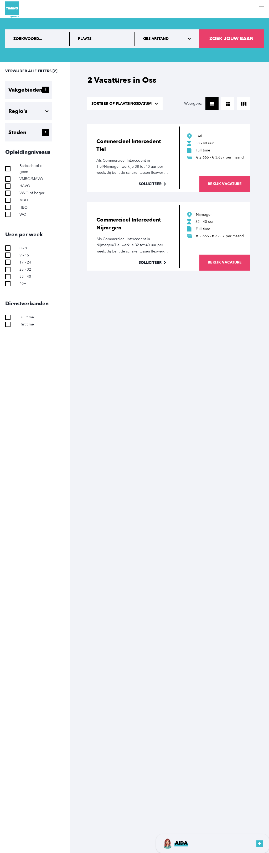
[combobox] (102, 38)
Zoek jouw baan (231, 38)
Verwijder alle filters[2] (31, 71)
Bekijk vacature (225, 183)
